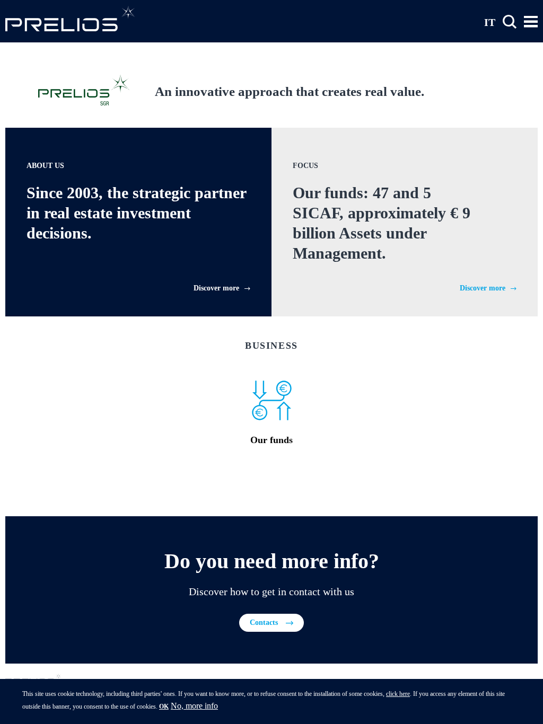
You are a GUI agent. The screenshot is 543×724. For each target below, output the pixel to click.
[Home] (70, 18)
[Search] (509, 22)
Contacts (264, 622)
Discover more (216, 288)
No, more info (194, 705)
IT (489, 22)
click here (398, 693)
